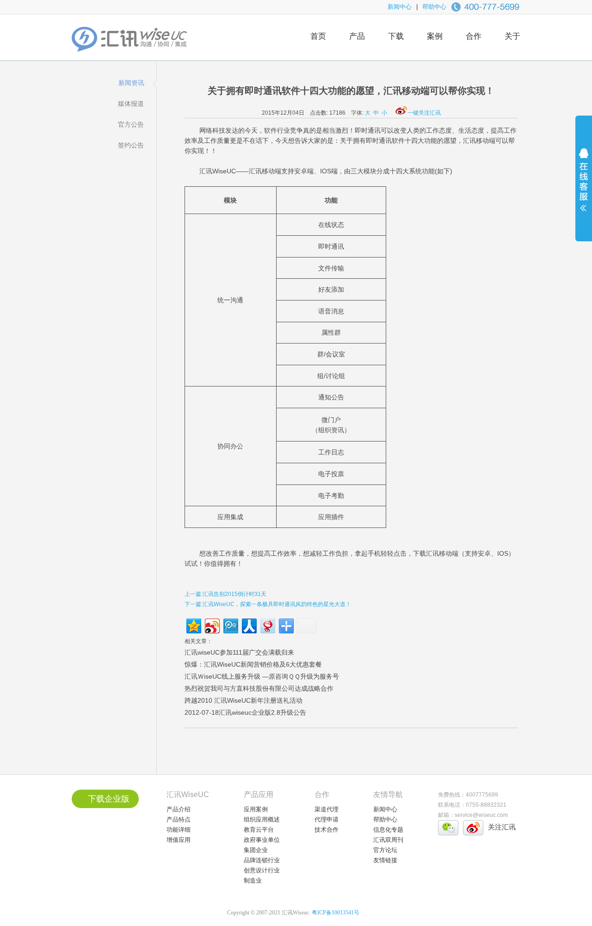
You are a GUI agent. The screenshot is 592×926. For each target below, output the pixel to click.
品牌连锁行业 (262, 860)
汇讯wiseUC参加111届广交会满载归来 (239, 652)
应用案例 (256, 809)
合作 (473, 36)
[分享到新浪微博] (211, 624)
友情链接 (385, 860)
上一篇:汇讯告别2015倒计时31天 (225, 594)
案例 (435, 36)
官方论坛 (385, 849)
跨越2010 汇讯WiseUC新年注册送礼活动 (243, 700)
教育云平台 (259, 829)
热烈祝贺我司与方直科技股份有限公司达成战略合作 (259, 688)
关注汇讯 (502, 827)
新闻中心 (400, 6)
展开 (583, 185)
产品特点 (178, 819)
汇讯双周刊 (388, 839)
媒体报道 (131, 103)
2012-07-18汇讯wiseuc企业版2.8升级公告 (245, 712)
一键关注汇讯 (424, 113)
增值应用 (178, 839)
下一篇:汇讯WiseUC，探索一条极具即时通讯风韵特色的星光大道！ (268, 604)
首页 (318, 36)
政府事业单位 (262, 839)
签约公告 (131, 145)
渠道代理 (326, 809)
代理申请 (326, 819)
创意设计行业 (262, 870)
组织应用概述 (262, 819)
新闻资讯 (131, 82)
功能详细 (178, 829)
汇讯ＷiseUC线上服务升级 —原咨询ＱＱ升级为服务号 (262, 676)
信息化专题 (388, 829)
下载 (396, 36)
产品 (357, 36)
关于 (512, 36)
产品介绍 (178, 809)
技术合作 (326, 829)
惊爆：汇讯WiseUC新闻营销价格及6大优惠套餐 (253, 664)
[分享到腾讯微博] (230, 624)
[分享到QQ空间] (193, 624)
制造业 (253, 880)
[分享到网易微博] (267, 624)
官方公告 (131, 124)
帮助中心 (434, 6)
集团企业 (256, 849)
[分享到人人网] (248, 624)
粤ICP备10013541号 (335, 912)
